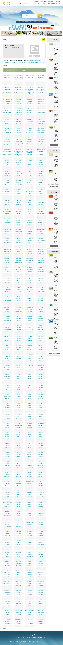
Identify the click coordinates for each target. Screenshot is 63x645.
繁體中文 (56, 1)
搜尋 (39, 16)
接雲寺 (38, 64)
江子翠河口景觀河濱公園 (29, 62)
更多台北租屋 (54, 186)
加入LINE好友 (50, 641)
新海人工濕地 (13, 62)
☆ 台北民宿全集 (34, 21)
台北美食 (38, 3)
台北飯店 (15, 19)
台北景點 (53, 3)
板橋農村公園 (7, 62)
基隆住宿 (18, 19)
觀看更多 (4, 628)
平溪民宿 (34, 19)
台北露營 (29, 3)
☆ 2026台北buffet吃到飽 (42, 21)
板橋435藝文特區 (37, 62)
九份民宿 (26, 19)
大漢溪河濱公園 (7, 64)
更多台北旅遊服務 (55, 353)
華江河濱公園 (17, 64)
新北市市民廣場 (24, 64)
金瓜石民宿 (31, 19)
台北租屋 (24, 3)
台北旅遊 (33, 3)
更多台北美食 (54, 245)
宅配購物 (58, 3)
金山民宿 (45, 19)
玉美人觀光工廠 (20, 62)
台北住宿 (19, 3)
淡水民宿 (38, 19)
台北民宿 (6, 3)
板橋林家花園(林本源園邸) (35, 60)
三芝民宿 (41, 19)
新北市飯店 (23, 19)
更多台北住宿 (54, 145)
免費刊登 (41, 1)
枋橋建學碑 (34, 64)
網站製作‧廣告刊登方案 (48, 1)
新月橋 (12, 64)
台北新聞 (48, 3)
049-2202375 (44, 641)
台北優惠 (43, 3)
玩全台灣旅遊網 (36, 1)
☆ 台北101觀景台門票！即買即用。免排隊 (23, 21)
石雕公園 (29, 64)
